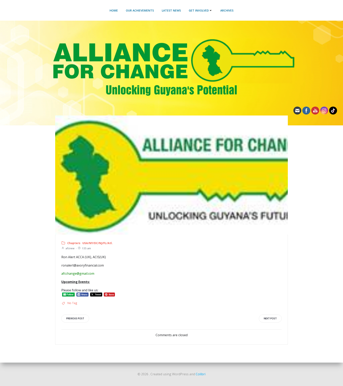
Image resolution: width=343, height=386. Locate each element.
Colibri (200, 374)
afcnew (70, 248)
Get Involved (199, 10)
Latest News (171, 10)
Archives (226, 10)
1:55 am (86, 248)
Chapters (73, 243)
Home (114, 10)
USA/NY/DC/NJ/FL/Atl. (97, 243)
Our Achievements (140, 10)
